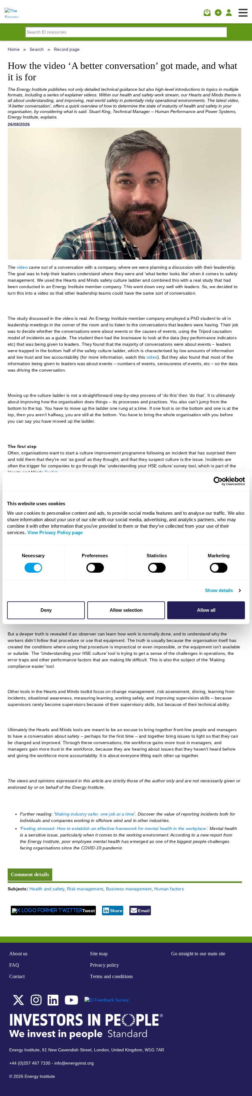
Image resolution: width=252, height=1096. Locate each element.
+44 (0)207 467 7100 (29, 1063)
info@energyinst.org (74, 1063)
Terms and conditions (111, 976)
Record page (67, 49)
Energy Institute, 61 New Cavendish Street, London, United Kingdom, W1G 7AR (86, 1049)
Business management (129, 888)
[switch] (95, 568)
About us (18, 953)
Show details (219, 590)
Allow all (206, 610)
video (22, 267)
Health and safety (47, 888)
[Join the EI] (218, 13)
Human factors (169, 888)
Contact (17, 976)
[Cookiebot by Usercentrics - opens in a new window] (218, 481)
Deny (46, 610)
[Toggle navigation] (243, 13)
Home (14, 49)
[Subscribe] (207, 13)
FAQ (14, 965)
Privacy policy (104, 965)
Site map (99, 953)
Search (37, 49)
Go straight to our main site (198, 953)
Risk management (85, 888)
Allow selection (126, 610)
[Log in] (229, 13)
